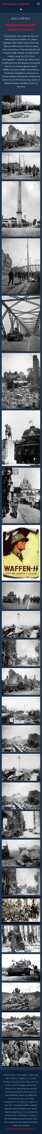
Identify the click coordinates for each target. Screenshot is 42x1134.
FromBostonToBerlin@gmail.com (21, 1129)
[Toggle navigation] (38, 4)
